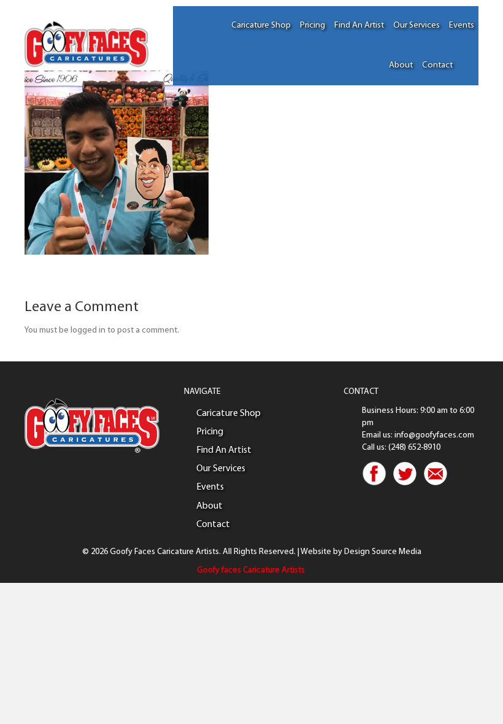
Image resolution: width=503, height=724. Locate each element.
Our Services (416, 25)
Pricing (312, 25)
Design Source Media (382, 551)
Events (461, 25)
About (401, 65)
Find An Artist (359, 25)
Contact (437, 65)
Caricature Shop (261, 25)
